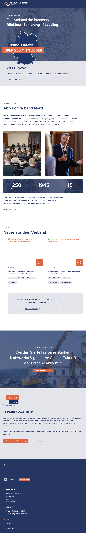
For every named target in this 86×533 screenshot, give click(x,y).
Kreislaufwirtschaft (14, 73)
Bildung (29, 73)
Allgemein (66, 278)
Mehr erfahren (8, 209)
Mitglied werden (41, 370)
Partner (8, 523)
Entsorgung (12, 282)
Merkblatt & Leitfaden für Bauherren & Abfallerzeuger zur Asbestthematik (22, 273)
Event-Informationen (14, 441)
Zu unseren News (31, 308)
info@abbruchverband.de (20, 514)
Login (12, 479)
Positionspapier (60, 73)
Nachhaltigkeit (53, 282)
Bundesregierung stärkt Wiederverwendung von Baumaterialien (64, 273)
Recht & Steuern (66, 282)
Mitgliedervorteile (13, 79)
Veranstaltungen (43, 73)
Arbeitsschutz (31, 278)
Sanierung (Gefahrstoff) (16, 278)
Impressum (10, 526)
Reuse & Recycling (54, 278)
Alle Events (36, 441)
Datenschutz (10, 528)
